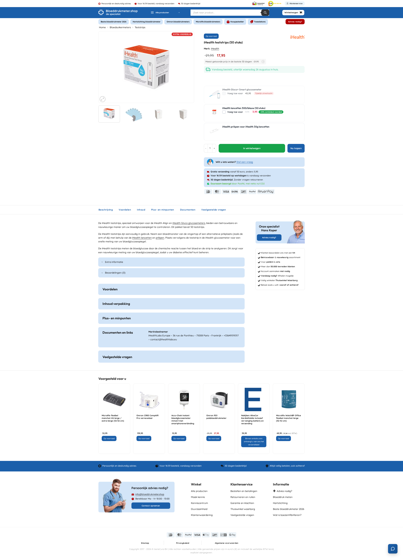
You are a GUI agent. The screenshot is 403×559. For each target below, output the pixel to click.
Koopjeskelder (237, 21)
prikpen (160, 237)
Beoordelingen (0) (115, 272)
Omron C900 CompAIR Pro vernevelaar (147, 416)
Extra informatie (114, 261)
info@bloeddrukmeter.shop (149, 494)
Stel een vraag (244, 161)
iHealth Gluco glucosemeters (189, 223)
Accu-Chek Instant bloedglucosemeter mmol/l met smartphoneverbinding (182, 419)
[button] (165, 12)
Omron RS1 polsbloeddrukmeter (216, 416)
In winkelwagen (252, 148)
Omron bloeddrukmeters (178, 21)
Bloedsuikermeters (120, 27)
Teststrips (140, 27)
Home (102, 27)
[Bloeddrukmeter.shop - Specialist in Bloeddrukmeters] (118, 12)
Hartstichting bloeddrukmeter (146, 21)
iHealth (215, 48)
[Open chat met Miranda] (392, 548)
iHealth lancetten (142, 237)
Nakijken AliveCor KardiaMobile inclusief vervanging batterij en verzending (252, 419)
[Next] (188, 67)
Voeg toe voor (249, 93)
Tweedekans (260, 21)
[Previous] (104, 67)
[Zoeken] (265, 12)
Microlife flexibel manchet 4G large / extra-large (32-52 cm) (113, 418)
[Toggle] (102, 262)
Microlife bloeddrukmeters (208, 21)
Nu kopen (296, 148)
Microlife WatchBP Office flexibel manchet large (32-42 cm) (288, 418)
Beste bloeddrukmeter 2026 (113, 21)
